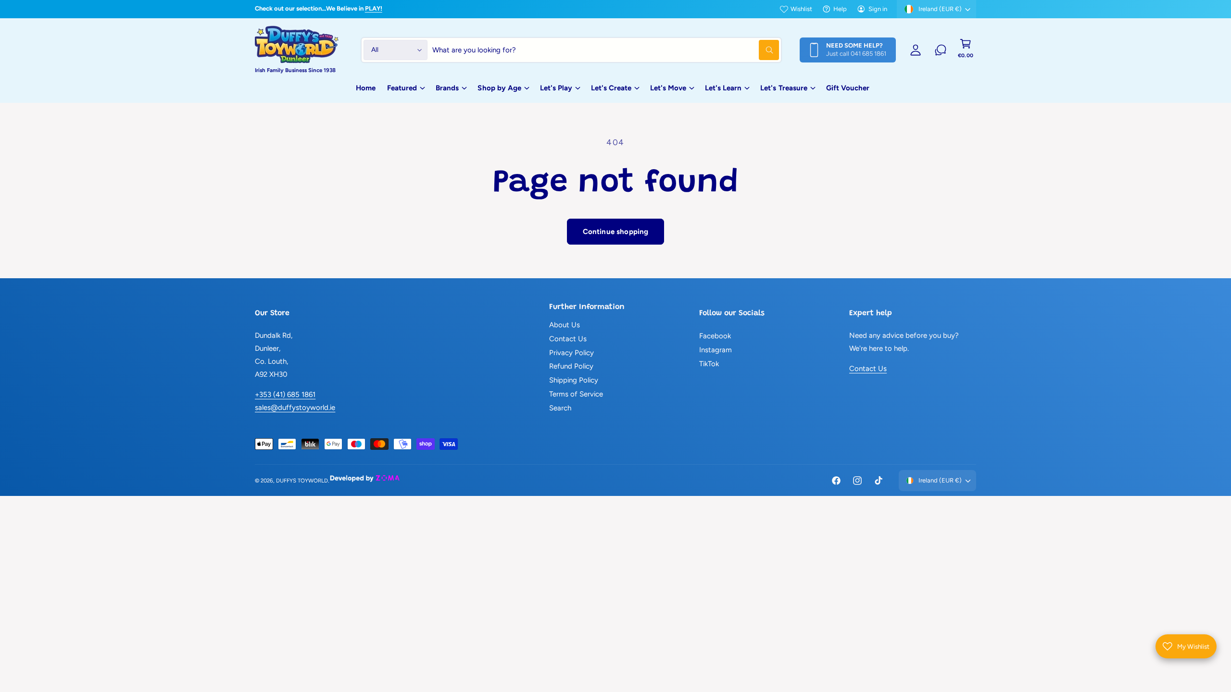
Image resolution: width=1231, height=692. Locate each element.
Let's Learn (723, 88)
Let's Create (611, 88)
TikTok (709, 363)
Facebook (715, 336)
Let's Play (556, 88)
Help (840, 8)
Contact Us (568, 338)
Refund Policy (571, 366)
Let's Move (668, 88)
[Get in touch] (940, 49)
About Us (564, 325)
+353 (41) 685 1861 (285, 394)
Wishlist (801, 8)
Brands (447, 88)
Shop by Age (499, 88)
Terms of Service (576, 394)
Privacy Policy (571, 352)
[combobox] (605, 49)
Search (560, 408)
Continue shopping (616, 231)
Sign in (877, 8)
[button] (965, 49)
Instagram (715, 350)
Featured (402, 88)
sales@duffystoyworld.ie (295, 407)
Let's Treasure (783, 88)
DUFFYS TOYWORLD (302, 480)
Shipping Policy (573, 380)
